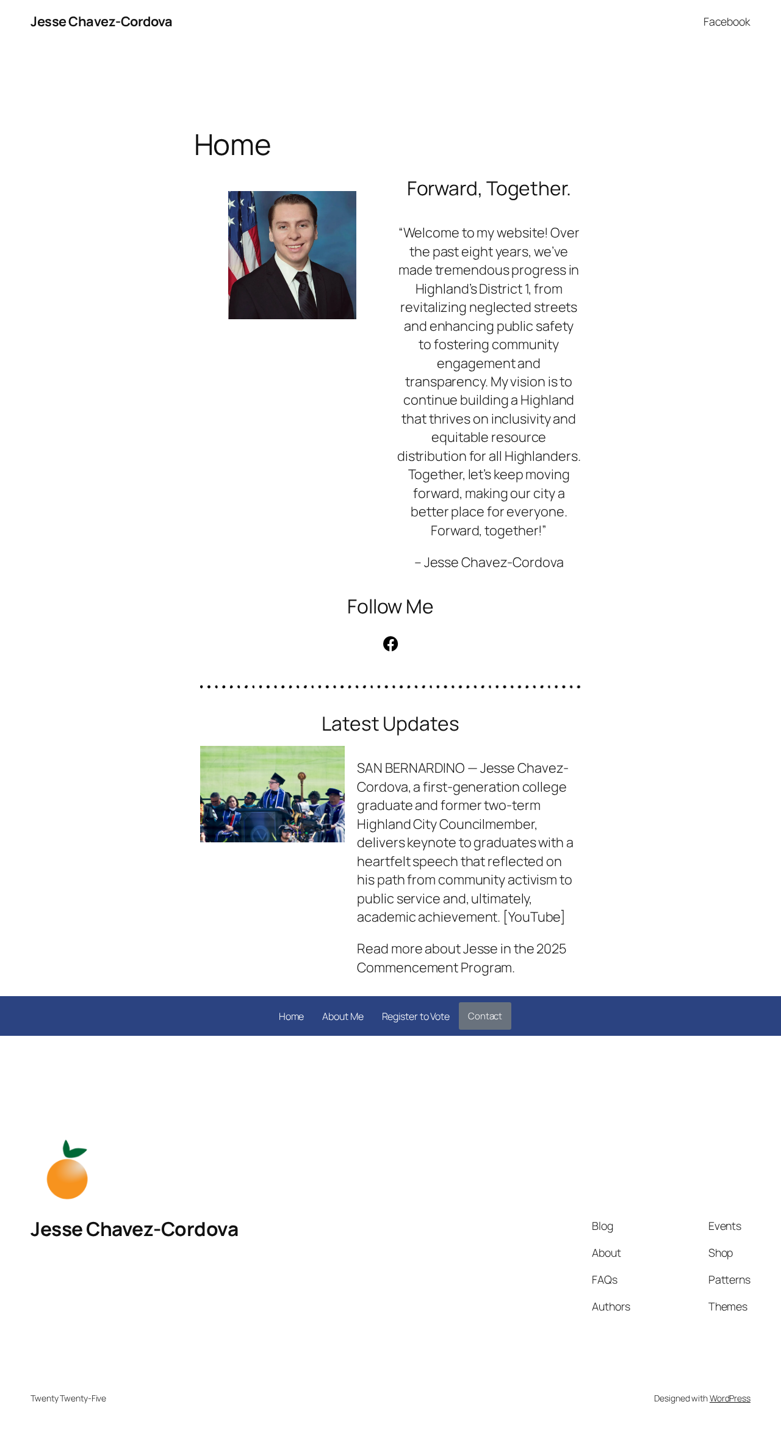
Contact (485, 1016)
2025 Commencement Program (462, 957)
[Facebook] (390, 644)
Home (291, 1016)
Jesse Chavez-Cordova (101, 21)
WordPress (730, 1398)
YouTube (534, 917)
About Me (342, 1016)
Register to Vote (416, 1016)
